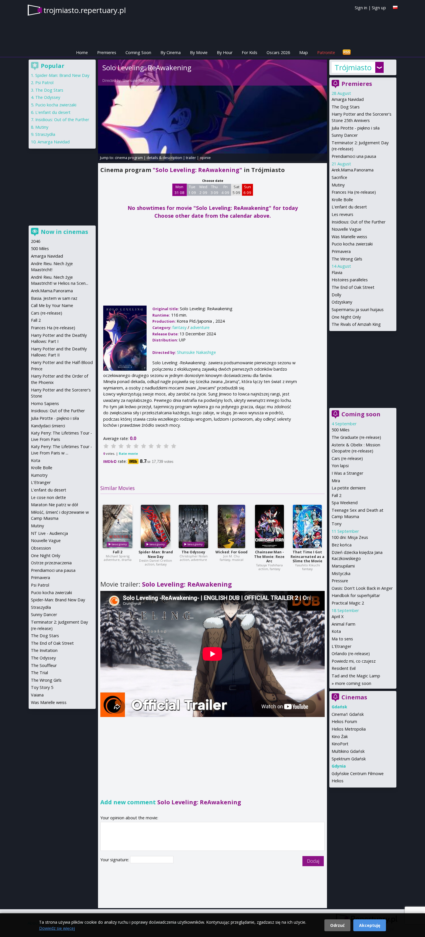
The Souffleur (44, 665)
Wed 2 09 (203, 189)
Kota (336, 631)
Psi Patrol (44, 82)
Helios (337, 780)
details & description (164, 157)
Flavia (337, 272)
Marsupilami (343, 566)
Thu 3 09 (214, 189)
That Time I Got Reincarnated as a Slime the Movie (307, 557)
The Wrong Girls (347, 259)
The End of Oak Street (353, 287)
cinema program (129, 157)
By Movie (199, 52)
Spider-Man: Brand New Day (155, 554)
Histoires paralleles (350, 279)
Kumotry (39, 475)
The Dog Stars (346, 107)
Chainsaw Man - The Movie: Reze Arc (269, 557)
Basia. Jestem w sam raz (54, 298)
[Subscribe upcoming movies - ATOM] (346, 52)
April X (337, 616)
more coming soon (353, 683)
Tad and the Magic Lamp (356, 676)
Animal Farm (343, 624)
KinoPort (340, 743)
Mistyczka (341, 573)
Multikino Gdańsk (348, 751)
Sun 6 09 (247, 189)
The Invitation (44, 650)
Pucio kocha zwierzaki (352, 244)
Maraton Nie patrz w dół (54, 504)
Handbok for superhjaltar (356, 595)
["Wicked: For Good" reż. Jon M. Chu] (231, 526)
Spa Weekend (345, 502)
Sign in (361, 7)
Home (82, 52)
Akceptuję (369, 925)
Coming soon (360, 414)
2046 (35, 241)
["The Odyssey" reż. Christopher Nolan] (193, 526)
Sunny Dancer (345, 135)
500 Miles (341, 430)
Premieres (106, 52)
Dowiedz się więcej (57, 928)
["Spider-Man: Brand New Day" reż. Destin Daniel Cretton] (155, 526)
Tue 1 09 (192, 189)
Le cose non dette (48, 497)
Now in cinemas (64, 232)
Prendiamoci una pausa (354, 156)
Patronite (326, 52)
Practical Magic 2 (348, 603)
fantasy (179, 327)
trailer (191, 157)
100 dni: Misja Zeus (350, 537)
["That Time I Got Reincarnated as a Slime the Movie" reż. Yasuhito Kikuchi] (307, 526)
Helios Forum (344, 721)
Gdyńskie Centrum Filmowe (358, 773)
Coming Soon (138, 52)
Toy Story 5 (42, 687)
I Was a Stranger (347, 473)
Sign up (379, 7)
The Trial (39, 672)
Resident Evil (344, 668)
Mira (336, 480)
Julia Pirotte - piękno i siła (356, 128)
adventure (200, 327)
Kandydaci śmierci (48, 425)
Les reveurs (342, 214)
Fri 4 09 (225, 189)
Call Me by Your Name (52, 305)
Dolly (336, 294)
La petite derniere (349, 488)
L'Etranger (341, 646)
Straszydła (45, 134)
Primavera (341, 251)
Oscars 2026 (278, 52)
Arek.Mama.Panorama (353, 170)
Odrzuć (337, 925)
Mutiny (338, 185)
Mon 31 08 (179, 189)
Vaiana (37, 695)
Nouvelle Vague (346, 229)
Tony (336, 523)
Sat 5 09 (236, 189)
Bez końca (342, 545)
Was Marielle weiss (349, 236)
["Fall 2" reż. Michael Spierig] (117, 526)
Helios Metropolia (349, 729)
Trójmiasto (353, 67)
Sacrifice (339, 177)
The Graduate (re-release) (356, 437)
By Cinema (170, 52)
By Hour (224, 52)
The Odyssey (193, 552)
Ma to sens (342, 639)
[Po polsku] (395, 7)
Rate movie (128, 453)
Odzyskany (342, 302)
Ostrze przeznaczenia (51, 562)
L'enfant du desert (349, 207)
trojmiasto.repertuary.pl (84, 10)
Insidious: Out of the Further (358, 222)
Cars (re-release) (347, 458)
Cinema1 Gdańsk (348, 714)
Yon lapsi (340, 465)
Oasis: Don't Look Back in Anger (362, 588)
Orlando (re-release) (351, 653)
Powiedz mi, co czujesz (354, 661)
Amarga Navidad (348, 99)
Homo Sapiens (45, 403)
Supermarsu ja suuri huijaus (358, 309)
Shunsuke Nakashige (138, 80)
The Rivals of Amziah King (356, 324)
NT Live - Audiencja (49, 533)
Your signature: (115, 859)
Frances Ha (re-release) (354, 192)
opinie (205, 157)
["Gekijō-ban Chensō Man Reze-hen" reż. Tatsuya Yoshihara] (269, 526)
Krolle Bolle (342, 199)
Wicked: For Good (231, 552)
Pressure (340, 580)
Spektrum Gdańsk (349, 759)
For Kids (249, 52)
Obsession (41, 548)
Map (303, 52)
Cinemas (354, 697)
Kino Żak (340, 736)
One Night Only (346, 317)
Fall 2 (117, 552)
